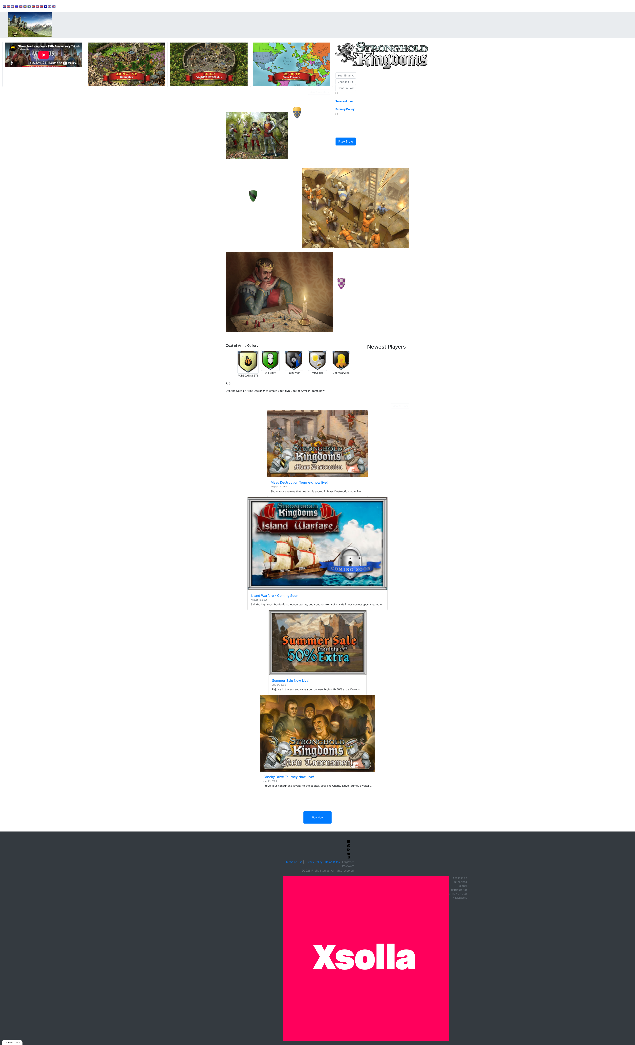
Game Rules (332, 862)
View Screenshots (319, 92)
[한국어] (49, 6)
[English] (4, 6)
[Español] (25, 6)
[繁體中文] (45, 6)
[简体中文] (41, 6)
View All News (400, 405)
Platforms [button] (101, 6)
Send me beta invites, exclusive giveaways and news (345, 126)
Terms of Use (294, 862)
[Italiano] (29, 6)
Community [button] (82, 6)
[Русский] (16, 6)
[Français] (12, 6)
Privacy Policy (313, 862)
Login (115, 6)
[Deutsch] (8, 6)
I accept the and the (345, 103)
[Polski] (20, 6)
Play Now (317, 817)
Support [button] (64, 6)
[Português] (33, 6)
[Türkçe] (37, 6)
